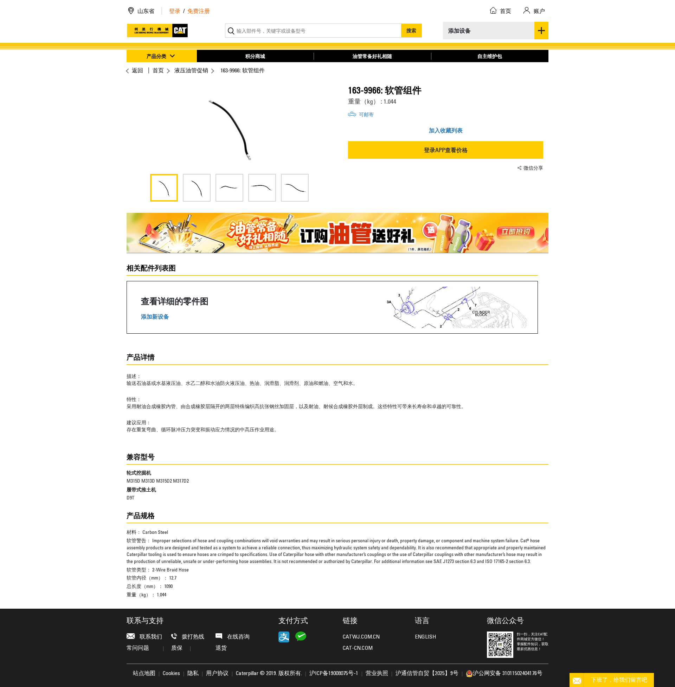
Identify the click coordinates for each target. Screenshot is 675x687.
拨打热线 (192, 637)
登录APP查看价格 (446, 149)
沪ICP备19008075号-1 (333, 673)
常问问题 (138, 648)
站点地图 (144, 673)
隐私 (193, 673)
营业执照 (377, 673)
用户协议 (217, 673)
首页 (158, 70)
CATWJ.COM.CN (361, 637)
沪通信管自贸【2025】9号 (427, 673)
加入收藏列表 (446, 130)
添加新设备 (155, 317)
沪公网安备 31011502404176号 (507, 673)
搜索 (411, 30)
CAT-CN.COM (358, 648)
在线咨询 (238, 637)
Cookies (171, 673)
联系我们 (150, 637)
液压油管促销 (191, 70)
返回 (137, 70)
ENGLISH (425, 637)
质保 (176, 648)
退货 (221, 648)
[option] (229, 126)
